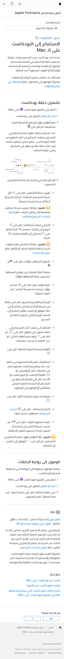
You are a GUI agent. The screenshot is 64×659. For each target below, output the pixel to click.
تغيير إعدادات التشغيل (33, 547)
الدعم (51, 628)
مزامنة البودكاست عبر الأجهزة (43, 585)
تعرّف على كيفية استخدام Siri (33, 523)
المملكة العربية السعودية (52, 644)
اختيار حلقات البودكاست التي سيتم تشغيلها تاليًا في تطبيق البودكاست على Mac (34, 592)
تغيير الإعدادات (41, 252)
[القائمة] (4, 4)
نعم (51, 618)
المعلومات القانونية (36, 653)
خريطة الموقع (20, 653)
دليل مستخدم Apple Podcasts (38, 12)
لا (32, 618)
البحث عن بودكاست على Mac (43, 580)
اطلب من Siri (52, 519)
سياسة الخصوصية (54, 653)
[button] (20, 4)
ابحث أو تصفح (48, 115)
